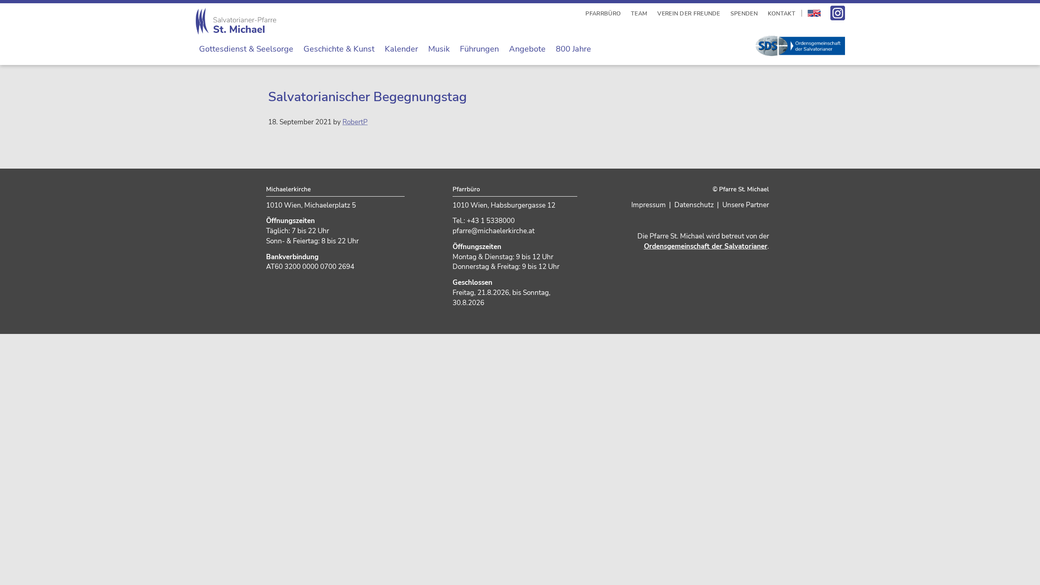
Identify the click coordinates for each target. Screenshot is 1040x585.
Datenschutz (694, 205)
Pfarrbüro (603, 13)
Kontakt (781, 13)
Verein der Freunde (688, 13)
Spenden (744, 13)
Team (639, 13)
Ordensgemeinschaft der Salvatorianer (705, 246)
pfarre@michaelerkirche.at (494, 231)
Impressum (648, 205)
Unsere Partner (745, 205)
